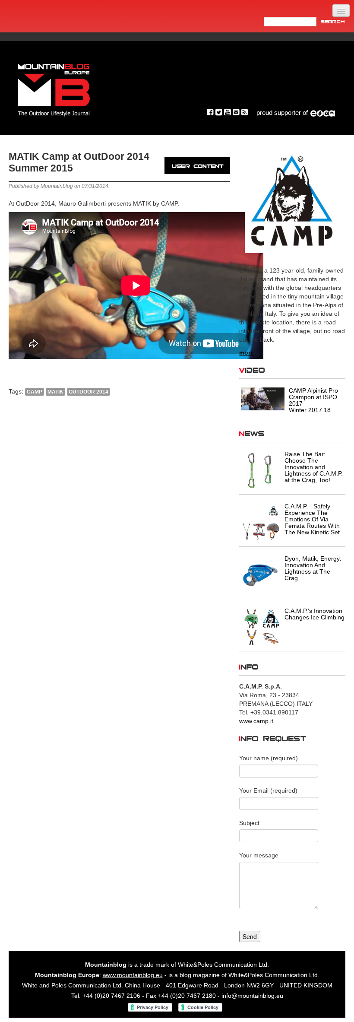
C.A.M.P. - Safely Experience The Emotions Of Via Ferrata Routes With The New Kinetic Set (312, 519)
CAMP (34, 392)
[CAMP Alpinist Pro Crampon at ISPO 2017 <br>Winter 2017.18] (262, 398)
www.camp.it (256, 720)
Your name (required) (268, 758)
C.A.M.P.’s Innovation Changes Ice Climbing (314, 614)
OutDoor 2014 (88, 392)
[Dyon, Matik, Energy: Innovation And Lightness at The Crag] (260, 574)
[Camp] (292, 200)
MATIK (55, 392)
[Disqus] (119, 520)
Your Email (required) (268, 790)
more (246, 352)
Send (250, 936)
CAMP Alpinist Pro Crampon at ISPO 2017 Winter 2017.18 (313, 400)
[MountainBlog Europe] (54, 87)
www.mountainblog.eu (133, 974)
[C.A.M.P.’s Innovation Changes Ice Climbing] (260, 626)
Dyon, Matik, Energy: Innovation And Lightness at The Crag (312, 568)
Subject (249, 822)
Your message (258, 855)
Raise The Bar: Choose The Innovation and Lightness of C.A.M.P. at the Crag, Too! (313, 467)
